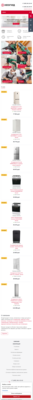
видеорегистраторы (6, 324)
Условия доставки (16, 358)
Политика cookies (16, 375)
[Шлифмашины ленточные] (24, 62)
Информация (16, 344)
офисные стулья (25, 319)
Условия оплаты (16, 355)
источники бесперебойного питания (22, 321)
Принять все (16, 396)
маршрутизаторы (13, 322)
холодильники (16, 319)
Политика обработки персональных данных (16, 369)
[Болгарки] (24, 77)
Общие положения (16, 366)
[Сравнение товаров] (30, 25)
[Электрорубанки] (8, 77)
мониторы (3, 321)
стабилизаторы (5, 322)
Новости (16, 349)
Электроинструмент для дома (16, 20)
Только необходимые (16, 393)
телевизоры (10, 321)
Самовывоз (16, 361)
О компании (16, 346)
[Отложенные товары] (30, 20)
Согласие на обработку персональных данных (16, 372)
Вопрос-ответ (16, 363)
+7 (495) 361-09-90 (27, 6)
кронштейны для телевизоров (19, 324)
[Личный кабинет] (30, 29)
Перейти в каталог (16, 23)
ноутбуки (21, 322)
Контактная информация (16, 352)
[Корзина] (30, 16)
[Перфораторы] (8, 48)
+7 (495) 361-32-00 (27, 3)
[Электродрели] (8, 62)
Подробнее (4, 333)
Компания (16, 341)
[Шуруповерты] (24, 48)
